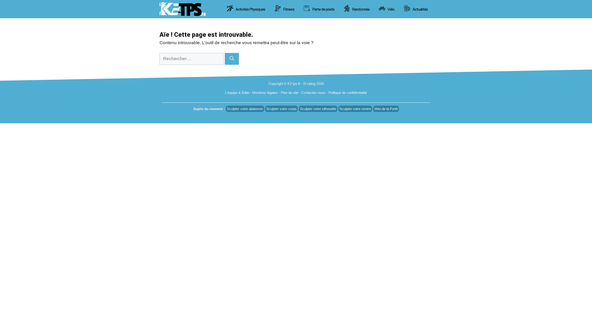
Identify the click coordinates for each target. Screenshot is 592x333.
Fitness (288, 9)
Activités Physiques (250, 9)
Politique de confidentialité (347, 93)
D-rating (309, 84)
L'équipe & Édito (237, 93)
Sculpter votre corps (281, 109)
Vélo (391, 9)
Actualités (420, 9)
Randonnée (361, 9)
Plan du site (289, 93)
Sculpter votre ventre (355, 109)
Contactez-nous (313, 93)
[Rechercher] (232, 59)
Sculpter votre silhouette (318, 109)
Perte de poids (323, 9)
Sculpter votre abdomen (245, 109)
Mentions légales (265, 93)
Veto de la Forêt (386, 109)
